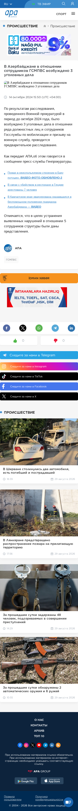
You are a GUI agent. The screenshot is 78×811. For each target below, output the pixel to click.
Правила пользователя (12, 798)
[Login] (72, 4)
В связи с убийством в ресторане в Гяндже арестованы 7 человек (36, 187)
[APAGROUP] (39, 771)
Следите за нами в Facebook (28, 386)
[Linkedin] (51, 745)
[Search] (63, 4)
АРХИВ (39, 730)
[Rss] (58, 745)
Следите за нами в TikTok (26, 376)
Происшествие (62, 26)
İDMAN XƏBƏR (39, 278)
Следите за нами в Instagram (28, 366)
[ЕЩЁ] (72, 14)
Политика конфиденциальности (49, 798)
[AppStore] (52, 781)
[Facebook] (20, 745)
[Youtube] (39, 745)
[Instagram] (26, 745)
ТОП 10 (39, 736)
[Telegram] (45, 745)
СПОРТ (61, 14)
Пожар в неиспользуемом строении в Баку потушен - (35, 175)
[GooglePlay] (26, 781)
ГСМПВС (11, 259)
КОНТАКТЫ (39, 725)
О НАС (39, 719)
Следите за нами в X (23, 396)
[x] (32, 745)
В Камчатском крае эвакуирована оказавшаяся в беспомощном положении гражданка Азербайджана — (39, 201)
